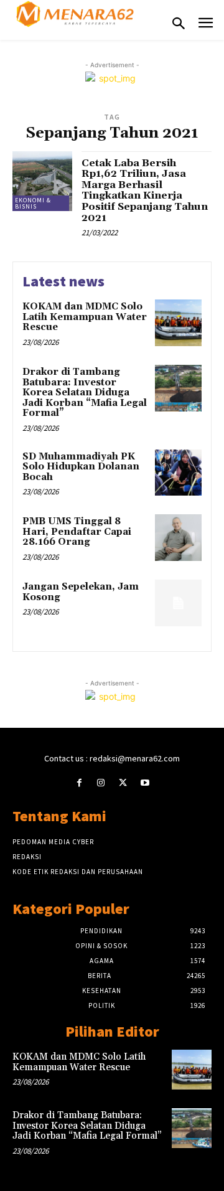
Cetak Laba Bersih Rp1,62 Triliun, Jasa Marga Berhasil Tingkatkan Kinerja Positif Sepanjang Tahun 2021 (145, 190)
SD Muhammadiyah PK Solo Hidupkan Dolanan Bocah (80, 467)
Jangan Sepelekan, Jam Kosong (80, 592)
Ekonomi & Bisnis (33, 203)
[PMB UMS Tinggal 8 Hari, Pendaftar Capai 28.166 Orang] (178, 537)
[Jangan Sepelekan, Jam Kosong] (178, 603)
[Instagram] (101, 783)
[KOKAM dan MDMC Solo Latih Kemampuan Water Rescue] (178, 322)
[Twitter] (123, 783)
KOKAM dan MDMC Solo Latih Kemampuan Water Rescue (84, 317)
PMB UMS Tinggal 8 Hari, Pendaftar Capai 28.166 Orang (76, 531)
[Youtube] (144, 783)
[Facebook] (79, 783)
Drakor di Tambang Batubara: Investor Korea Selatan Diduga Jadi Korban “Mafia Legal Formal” (84, 392)
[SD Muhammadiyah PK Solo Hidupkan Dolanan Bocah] (178, 473)
